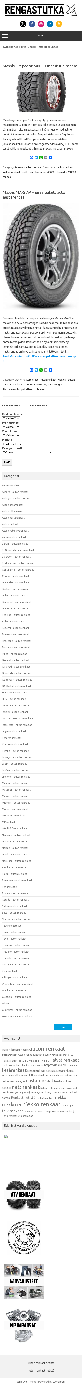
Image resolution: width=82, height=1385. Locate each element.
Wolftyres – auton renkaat (17, 1009)
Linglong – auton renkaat (16, 776)
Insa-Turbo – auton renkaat (17, 718)
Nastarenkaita (11, 389)
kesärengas (72, 1065)
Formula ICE (67, 1055)
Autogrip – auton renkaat (16, 498)
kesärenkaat (14, 1070)
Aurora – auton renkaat (15, 491)
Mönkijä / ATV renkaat (14, 828)
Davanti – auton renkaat (15, 582)
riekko (60, 1097)
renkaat (64, 1092)
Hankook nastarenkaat (14, 1065)
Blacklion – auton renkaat (16, 556)
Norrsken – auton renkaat (16, 860)
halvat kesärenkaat (33, 1060)
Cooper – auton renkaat (15, 576)
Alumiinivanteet (11, 485)
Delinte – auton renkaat (15, 595)
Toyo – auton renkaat (14, 938)
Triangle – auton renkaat (16, 958)
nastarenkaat (39, 1080)
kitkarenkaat (22, 1075)
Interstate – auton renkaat (17, 724)
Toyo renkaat (9, 1115)
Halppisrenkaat (9, 1061)
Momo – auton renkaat (15, 809)
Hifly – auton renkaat (14, 698)
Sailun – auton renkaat (14, 906)
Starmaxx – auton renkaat (17, 919)
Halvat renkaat (64, 1059)
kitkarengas (8, 1075)
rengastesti (40, 1092)
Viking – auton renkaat (14, 977)
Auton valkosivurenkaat (15, 530)
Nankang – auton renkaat (16, 835)
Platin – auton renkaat (14, 873)
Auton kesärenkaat (12, 504)
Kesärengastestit (11, 737)
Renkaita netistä (45, 1098)
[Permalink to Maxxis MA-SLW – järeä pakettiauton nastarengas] (41, 309)
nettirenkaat (26, 1087)
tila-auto (42, 389)
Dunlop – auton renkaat (15, 608)
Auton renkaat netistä (31, 1054)
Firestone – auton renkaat (16, 640)
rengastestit (53, 1092)
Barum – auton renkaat (15, 543)
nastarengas (55, 384)
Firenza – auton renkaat (15, 634)
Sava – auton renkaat (14, 912)
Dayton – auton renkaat (15, 589)
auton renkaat (65, 167)
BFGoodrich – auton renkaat (18, 550)
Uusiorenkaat (9, 971)
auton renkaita (52, 1054)
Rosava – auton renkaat (15, 893)
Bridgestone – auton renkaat (18, 563)
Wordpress (59, 1381)
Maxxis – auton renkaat (15, 796)
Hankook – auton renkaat (16, 692)
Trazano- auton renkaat (15, 951)
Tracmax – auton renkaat (16, 945)
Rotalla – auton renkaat (15, 899)
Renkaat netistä (23, 1097)
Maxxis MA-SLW (36, 384)
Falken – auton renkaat (15, 621)
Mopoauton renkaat (13, 815)
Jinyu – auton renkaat (14, 731)
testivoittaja (68, 1111)
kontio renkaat (61, 1075)
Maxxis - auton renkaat (28, 167)
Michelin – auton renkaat (16, 802)
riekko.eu (27, 172)
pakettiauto (28, 389)
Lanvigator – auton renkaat (17, 757)
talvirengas (67, 1105)
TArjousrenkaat (53, 1111)
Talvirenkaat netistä (34, 1111)
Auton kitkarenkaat (13, 511)
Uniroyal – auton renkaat (16, 964)
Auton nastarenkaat (26, 379)
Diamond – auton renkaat (16, 602)
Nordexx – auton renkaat (16, 854)
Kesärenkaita (65, 1070)
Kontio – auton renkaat (15, 744)
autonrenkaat (9, 1054)
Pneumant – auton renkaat (17, 880)
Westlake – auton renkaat (16, 996)
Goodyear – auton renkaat (17, 679)
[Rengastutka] (41, 16)
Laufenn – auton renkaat (16, 770)
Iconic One (22, 1381)
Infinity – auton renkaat (15, 711)
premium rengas (10, 1092)
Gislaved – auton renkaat (16, 666)
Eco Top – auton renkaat (16, 614)
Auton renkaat (48, 379)
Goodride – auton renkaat (17, 673)
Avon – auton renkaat (14, 537)
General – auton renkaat (15, 660)
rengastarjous (26, 1092)
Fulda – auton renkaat (14, 653)
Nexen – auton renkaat (15, 841)
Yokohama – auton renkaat (17, 1016)
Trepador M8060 (44, 172)
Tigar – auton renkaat (14, 932)
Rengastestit (9, 886)
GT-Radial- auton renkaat (16, 686)
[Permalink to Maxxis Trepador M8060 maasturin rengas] (41, 111)
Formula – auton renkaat (16, 647)
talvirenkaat (12, 1111)
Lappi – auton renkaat (14, 763)
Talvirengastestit (11, 925)
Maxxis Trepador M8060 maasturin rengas (40, 66)
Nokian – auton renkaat (15, 847)
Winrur (6, 1003)
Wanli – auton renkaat (14, 990)
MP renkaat (8, 822)
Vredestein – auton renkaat (17, 984)
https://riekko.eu (55, 1065)
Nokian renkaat (48, 1088)
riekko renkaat (11, 172)
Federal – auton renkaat (15, 627)
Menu (41, 35)
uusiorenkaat (25, 1115)
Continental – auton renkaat (18, 569)
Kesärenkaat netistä (41, 1070)
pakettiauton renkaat (66, 1088)
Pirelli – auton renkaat (14, 867)
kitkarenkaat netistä (41, 1075)
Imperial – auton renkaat (16, 705)
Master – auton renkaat (15, 783)
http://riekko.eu (36, 1065)
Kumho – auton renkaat (15, 750)
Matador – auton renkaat (16, 789)
